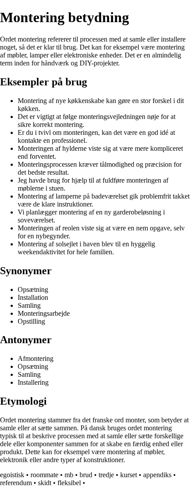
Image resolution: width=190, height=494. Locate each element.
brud (86, 475)
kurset (128, 475)
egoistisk (12, 475)
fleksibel (69, 482)
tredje (106, 475)
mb (69, 475)
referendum (16, 482)
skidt (44, 482)
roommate (44, 475)
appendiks (157, 475)
